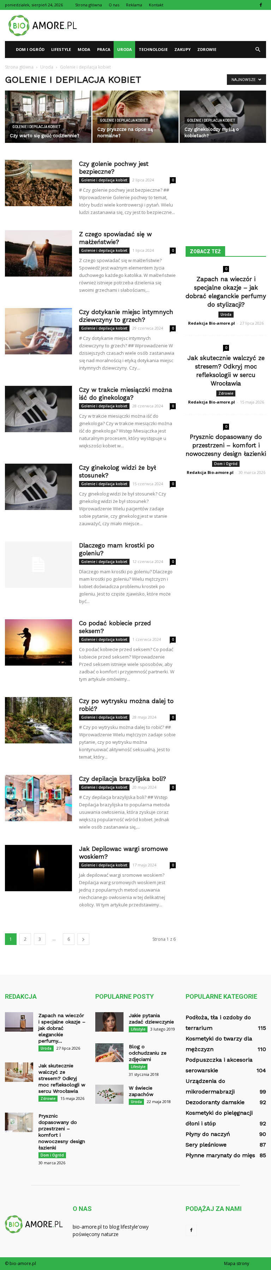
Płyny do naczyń (208, 1134)
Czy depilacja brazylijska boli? (122, 778)
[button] (257, 49)
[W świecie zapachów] (109, 1094)
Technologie (153, 49)
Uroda (124, 49)
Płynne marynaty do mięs (220, 1155)
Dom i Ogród (30, 49)
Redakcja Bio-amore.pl (211, 323)
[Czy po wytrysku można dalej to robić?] (38, 720)
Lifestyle (61, 49)
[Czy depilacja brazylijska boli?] (38, 798)
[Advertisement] (183, 25)
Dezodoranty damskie (215, 1102)
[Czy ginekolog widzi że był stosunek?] (38, 487)
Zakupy (182, 49)
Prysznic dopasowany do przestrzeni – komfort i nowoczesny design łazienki (226, 445)
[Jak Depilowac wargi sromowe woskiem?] (38, 868)
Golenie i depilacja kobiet (36, 127)
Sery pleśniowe (206, 1144)
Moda (84, 49)
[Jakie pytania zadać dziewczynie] (109, 1022)
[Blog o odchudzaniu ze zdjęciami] (109, 1052)
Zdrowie (206, 49)
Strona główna (88, 4)
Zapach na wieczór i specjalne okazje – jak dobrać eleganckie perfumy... (61, 1028)
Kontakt (156, 4)
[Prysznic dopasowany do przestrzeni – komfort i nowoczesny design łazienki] (19, 1122)
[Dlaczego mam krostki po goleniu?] (38, 564)
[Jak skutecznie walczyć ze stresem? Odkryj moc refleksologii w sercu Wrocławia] (19, 1072)
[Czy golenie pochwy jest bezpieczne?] (38, 183)
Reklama (134, 4)
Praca (103, 49)
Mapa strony (236, 1263)
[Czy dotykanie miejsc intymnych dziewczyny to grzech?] (38, 331)
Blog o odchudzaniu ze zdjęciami (148, 1053)
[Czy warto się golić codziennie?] (48, 117)
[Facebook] (260, 5)
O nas (114, 4)
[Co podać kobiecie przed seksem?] (38, 642)
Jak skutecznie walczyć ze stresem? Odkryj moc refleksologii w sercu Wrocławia (61, 1078)
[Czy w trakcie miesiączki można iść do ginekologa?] (38, 409)
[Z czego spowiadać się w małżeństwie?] (38, 253)
